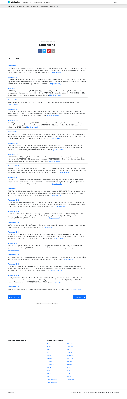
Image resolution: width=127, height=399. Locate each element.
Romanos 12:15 (13, 223)
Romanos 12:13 (13, 200)
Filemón (69, 353)
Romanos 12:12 (13, 189)
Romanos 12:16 (13, 232)
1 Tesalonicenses (52, 379)
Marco (49, 347)
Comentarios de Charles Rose (39, 6)
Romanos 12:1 (13, 66)
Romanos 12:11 (13, 177)
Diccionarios (38, 2)
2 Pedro (69, 364)
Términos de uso (75, 393)
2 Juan (69, 370)
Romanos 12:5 (13, 109)
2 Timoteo (70, 347)
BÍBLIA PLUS (11, 6)
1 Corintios (50, 361)
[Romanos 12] (40, 51)
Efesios (49, 370)
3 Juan (69, 373)
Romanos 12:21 (13, 287)
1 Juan (69, 367)
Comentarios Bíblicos (23, 6)
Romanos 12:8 (13, 143)
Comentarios (27, 2)
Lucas (48, 350)
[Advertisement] (63, 22)
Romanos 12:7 (13, 132)
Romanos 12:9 (13, 154)
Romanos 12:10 (13, 166)
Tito (68, 350)
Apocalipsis (70, 379)
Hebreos (70, 356)
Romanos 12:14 (13, 211)
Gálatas (49, 367)
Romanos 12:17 (13, 243)
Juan (48, 353)
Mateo (49, 344)
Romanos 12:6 (13, 120)
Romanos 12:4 (13, 100)
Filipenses (50, 373)
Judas (69, 376)
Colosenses (50, 376)
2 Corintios (50, 364)
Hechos (49, 356)
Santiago (70, 358)
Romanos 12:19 (13, 264)
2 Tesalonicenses (52, 382)
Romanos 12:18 (13, 255)
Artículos (47, 2)
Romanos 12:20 (13, 275)
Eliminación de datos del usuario (108, 393)
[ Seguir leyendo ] (56, 72)
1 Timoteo (70, 344)
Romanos (52, 6)
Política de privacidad (90, 393)
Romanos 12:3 (13, 88)
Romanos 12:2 (13, 77)
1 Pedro (69, 361)
